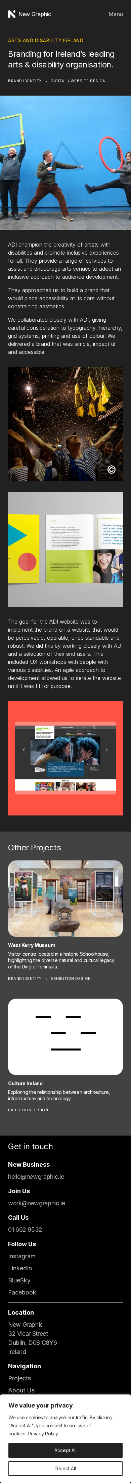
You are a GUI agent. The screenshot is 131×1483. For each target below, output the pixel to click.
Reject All (65, 1468)
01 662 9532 (25, 1229)
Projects (19, 1378)
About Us (21, 1390)
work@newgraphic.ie (36, 1203)
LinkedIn (20, 1268)
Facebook (22, 1292)
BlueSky (19, 1280)
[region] (65, 1438)
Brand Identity (25, 80)
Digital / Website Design (78, 80)
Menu (115, 14)
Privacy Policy (43, 1433)
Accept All (65, 1450)
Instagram (22, 1256)
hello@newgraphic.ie (36, 1176)
